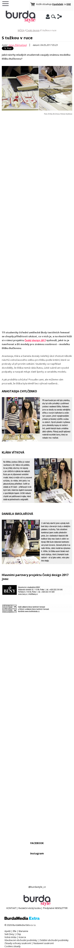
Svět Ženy (9, 934)
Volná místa (10, 937)
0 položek (57, 4)
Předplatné (48, 908)
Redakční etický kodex (29, 908)
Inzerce (22, 937)
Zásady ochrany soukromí (17, 943)
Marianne (23, 931)
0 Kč (68, 4)
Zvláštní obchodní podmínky (53, 940)
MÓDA (21, 30)
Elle (14, 931)
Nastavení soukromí (43, 943)
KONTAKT (11, 908)
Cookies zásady (12, 946)
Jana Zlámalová (17, 45)
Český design (33, 30)
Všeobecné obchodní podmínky (20, 940)
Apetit (7, 931)
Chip (18, 934)
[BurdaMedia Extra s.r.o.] (22, 919)
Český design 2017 (35, 340)
